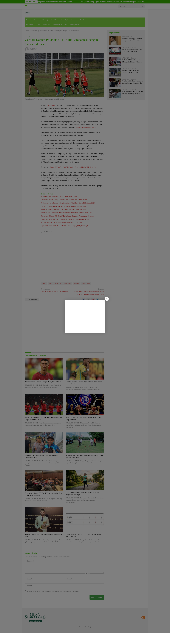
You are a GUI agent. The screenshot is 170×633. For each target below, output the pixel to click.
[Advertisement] (85, 316)
